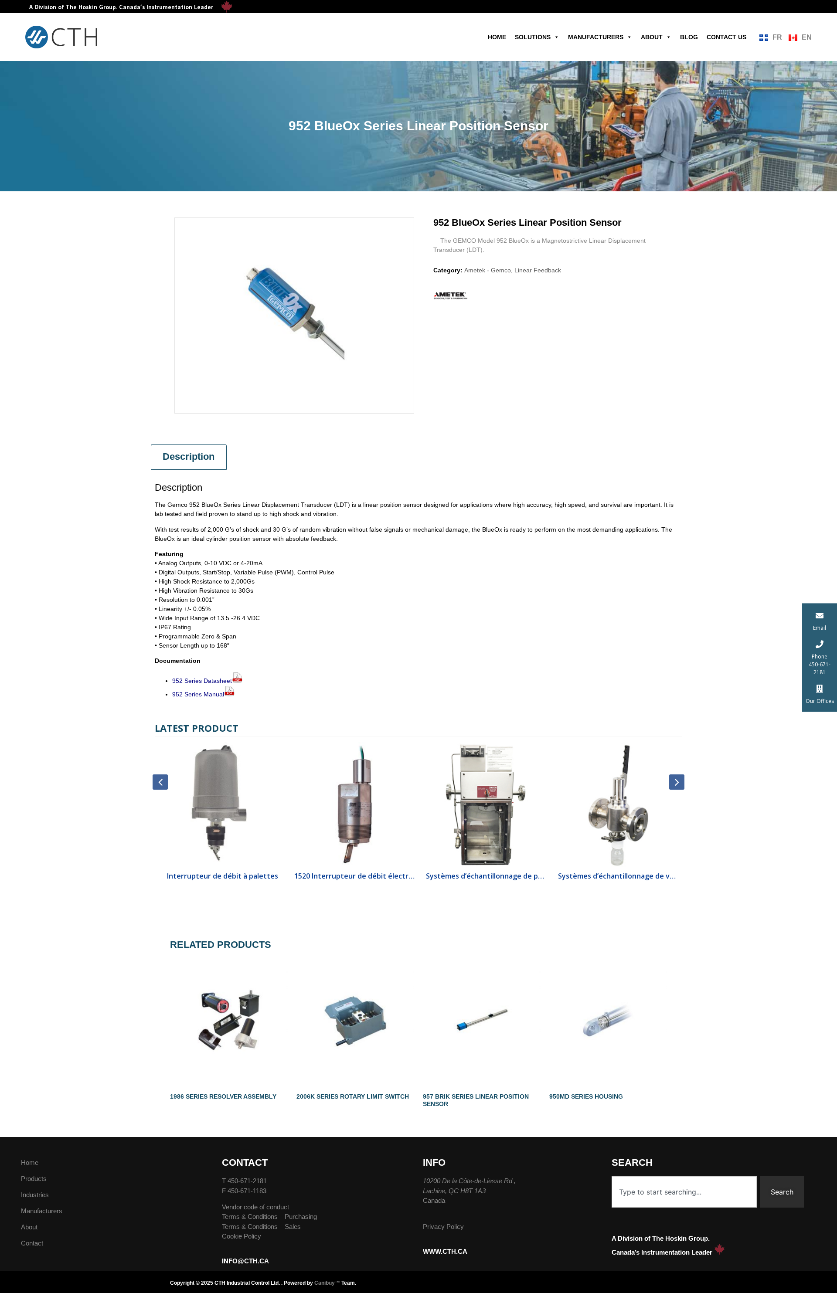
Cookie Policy (241, 1236)
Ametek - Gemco (487, 270)
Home (497, 37)
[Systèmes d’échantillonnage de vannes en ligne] (616, 804)
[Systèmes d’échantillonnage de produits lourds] (484, 804)
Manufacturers (595, 37)
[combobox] (684, 1192)
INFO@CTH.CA (245, 1261)
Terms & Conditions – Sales (261, 1226)
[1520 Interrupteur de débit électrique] (352, 804)
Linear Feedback (537, 270)
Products (34, 1178)
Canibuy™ (327, 1283)
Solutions (533, 37)
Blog (689, 37)
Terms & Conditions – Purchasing (269, 1216)
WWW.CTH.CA (445, 1251)
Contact (32, 1243)
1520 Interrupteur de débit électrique (353, 876)
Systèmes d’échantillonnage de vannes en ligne (616, 876)
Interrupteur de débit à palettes (220, 876)
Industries (35, 1194)
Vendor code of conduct (255, 1207)
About (652, 37)
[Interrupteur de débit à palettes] (220, 804)
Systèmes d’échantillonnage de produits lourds (484, 876)
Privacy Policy (443, 1226)
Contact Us (726, 37)
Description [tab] (188, 456)
